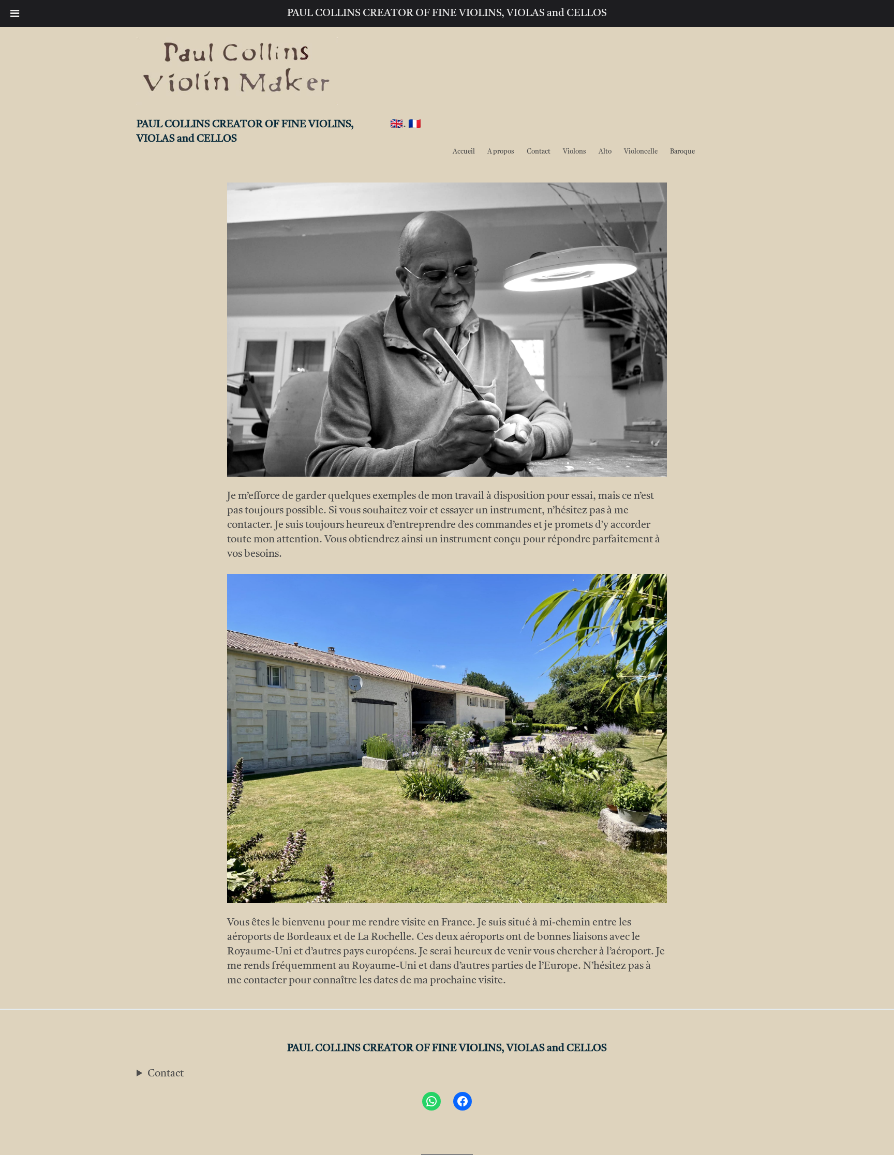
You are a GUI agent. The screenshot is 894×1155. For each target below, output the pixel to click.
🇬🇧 (396, 124)
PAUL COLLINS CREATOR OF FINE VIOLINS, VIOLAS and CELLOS (447, 13)
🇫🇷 (414, 124)
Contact (165, 1074)
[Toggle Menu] (14, 13)
